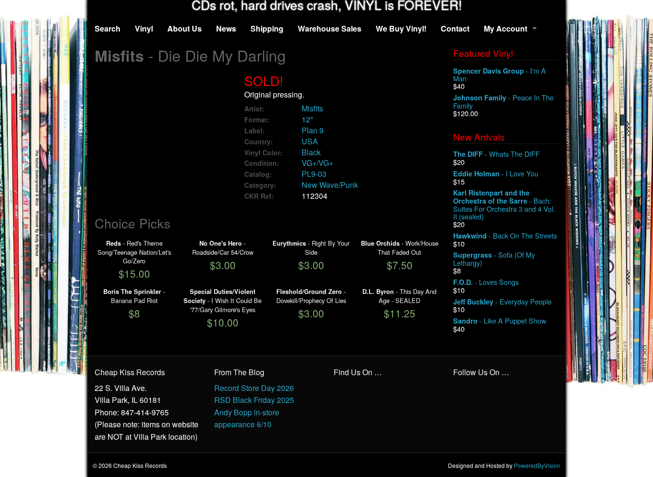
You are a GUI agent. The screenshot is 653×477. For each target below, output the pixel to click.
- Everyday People (502, 302)
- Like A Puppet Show (499, 321)
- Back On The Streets (505, 236)
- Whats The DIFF (496, 154)
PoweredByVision (537, 465)
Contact (455, 28)
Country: (258, 141)
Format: (257, 119)
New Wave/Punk (330, 184)
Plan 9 (313, 130)
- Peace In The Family (503, 101)
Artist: (254, 108)
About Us (184, 28)
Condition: (261, 163)
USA (310, 141)
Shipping (266, 28)
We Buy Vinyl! (401, 28)
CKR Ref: (259, 196)
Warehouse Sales (329, 28)
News (226, 28)
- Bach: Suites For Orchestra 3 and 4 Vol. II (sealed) (504, 204)
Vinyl (144, 28)
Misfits (312, 108)
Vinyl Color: (263, 152)
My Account (505, 28)
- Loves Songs (486, 282)
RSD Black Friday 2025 (254, 399)
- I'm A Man (499, 75)
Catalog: (258, 174)
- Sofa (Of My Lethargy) (494, 259)
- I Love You (495, 174)
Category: (260, 185)
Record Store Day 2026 (254, 387)
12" (307, 119)
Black (311, 152)
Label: (254, 130)
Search (107, 28)
